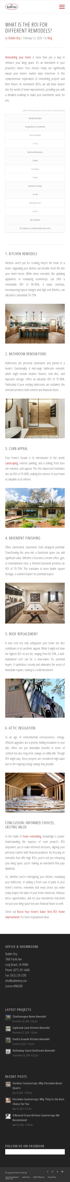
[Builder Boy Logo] (29, 6)
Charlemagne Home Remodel (29, 1016)
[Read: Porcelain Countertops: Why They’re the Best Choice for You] (8, 1100)
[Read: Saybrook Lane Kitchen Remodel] (8, 1029)
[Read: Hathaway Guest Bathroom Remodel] (8, 1052)
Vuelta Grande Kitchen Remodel (31, 1039)
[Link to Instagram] (52, 1171)
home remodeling (32, 836)
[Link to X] (57, 1171)
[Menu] (60, 6)
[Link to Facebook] (47, 1171)
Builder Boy (14, 38)
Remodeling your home (18, 57)
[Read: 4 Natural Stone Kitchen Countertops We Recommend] (8, 1116)
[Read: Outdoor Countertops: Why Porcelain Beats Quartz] (8, 1084)
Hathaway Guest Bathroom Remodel (34, 1050)
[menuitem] (60, 6)
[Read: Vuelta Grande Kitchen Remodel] (8, 1040)
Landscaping (11, 463)
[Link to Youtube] (62, 1171)
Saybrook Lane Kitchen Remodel (31, 1028)
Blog (49, 38)
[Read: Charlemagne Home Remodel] (8, 1017)
